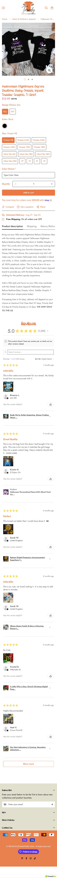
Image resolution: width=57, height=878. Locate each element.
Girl (12, 111)
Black (4, 126)
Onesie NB (8, 140)
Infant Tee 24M (10, 161)
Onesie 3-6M (39, 140)
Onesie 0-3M (23, 140)
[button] (52, 8)
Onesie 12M (24, 147)
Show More (11, 453)
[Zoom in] (49, 70)
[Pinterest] (22, 858)
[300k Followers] (26, 858)
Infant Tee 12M (26, 154)
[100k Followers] (31, 858)
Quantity (6, 183)
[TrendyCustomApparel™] (28, 8)
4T (37, 161)
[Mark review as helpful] (50, 404)
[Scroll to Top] (52, 864)
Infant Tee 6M (9, 154)
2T (22, 161)
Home (4, 19)
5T (44, 161)
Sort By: (38, 359)
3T (30, 161)
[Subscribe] (52, 804)
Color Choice (8, 168)
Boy (5, 111)
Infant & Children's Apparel (24, 19)
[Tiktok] (35, 858)
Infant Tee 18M (43, 154)
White (11, 126)
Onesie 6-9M (9, 147)
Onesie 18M (39, 147)
